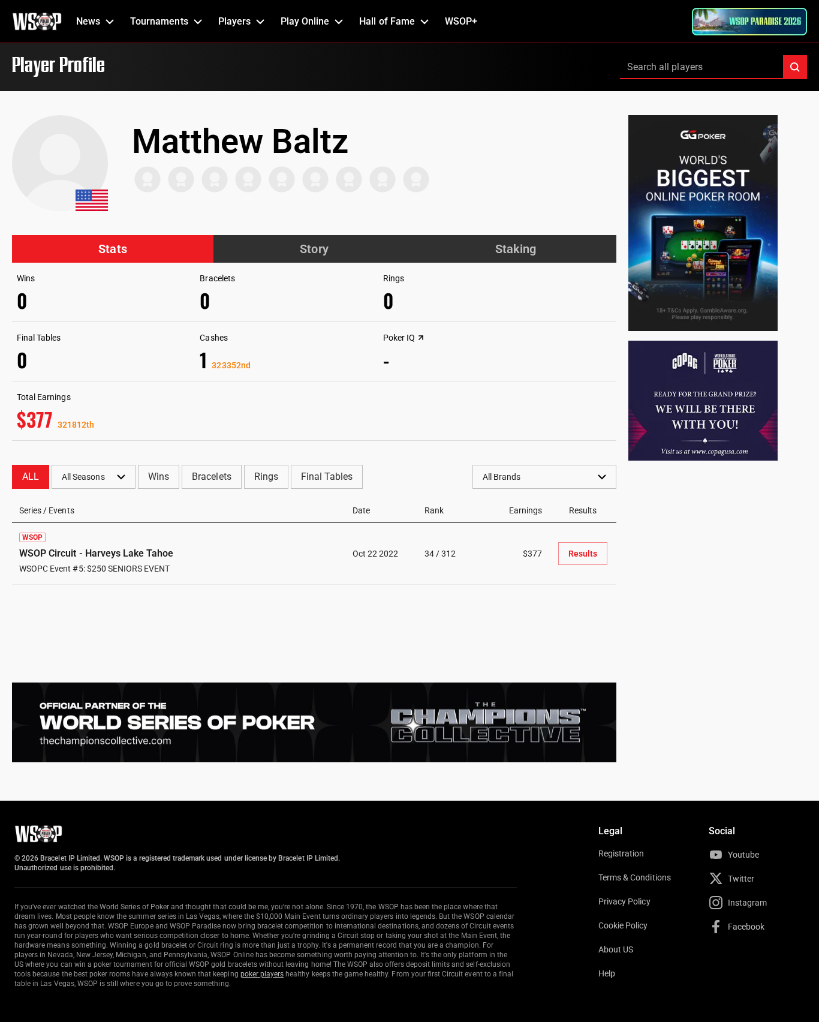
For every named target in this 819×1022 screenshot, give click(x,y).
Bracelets (211, 476)
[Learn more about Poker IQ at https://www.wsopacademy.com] (421, 338)
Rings (266, 476)
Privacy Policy (624, 901)
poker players (262, 974)
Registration (621, 853)
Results (582, 553)
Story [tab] (314, 249)
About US (615, 949)
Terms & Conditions (634, 877)
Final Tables (327, 476)
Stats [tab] (112, 249)
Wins (158, 476)
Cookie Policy (623, 925)
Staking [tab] (515, 249)
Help (606, 973)
